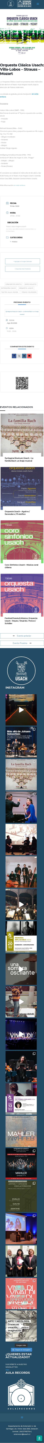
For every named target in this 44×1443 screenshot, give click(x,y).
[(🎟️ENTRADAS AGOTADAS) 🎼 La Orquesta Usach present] (21, 1131)
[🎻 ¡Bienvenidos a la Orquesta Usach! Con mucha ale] (21, 872)
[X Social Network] (19, 356)
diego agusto (30, 284)
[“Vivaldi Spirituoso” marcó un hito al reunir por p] (21, 1034)
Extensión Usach (8, 288)
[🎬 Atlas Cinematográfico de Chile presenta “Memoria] (21, 936)
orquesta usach (26, 288)
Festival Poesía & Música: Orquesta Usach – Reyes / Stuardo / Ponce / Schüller (21, 621)
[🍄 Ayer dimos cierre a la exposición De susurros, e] (21, 1261)
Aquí (7, 1370)
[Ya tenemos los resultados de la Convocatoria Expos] (21, 1196)
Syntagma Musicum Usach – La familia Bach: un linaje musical (22, 313)
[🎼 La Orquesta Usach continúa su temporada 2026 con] (21, 1163)
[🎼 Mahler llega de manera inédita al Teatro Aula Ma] (21, 1001)
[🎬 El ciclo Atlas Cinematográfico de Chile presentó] (21, 1228)
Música (14, 242)
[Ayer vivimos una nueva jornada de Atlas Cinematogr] (21, 710)
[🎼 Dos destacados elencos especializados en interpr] (21, 1293)
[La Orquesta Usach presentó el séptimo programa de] (21, 904)
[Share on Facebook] (14, 356)
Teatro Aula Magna (9, 292)
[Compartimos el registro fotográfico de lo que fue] (21, 807)
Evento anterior (24, 636)
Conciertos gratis (14, 284)
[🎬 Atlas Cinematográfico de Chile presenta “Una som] (21, 1099)
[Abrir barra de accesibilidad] (39, 1438)
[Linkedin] (24, 356)
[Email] (29, 356)
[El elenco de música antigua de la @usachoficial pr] (21, 774)
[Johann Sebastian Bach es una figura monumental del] (21, 742)
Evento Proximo (20, 643)
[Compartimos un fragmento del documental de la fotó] (21, 969)
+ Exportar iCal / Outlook (23, 269)
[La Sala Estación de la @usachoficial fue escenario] (21, 839)
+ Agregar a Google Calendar (22, 261)
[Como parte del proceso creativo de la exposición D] (21, 1326)
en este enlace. (19, 185)
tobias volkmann (29, 292)
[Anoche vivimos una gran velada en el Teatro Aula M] (21, 1066)
